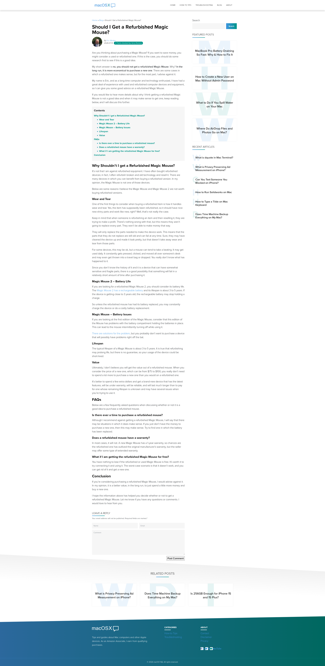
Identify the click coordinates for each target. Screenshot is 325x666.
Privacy (204, 641)
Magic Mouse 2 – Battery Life (114, 123)
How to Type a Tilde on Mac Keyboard (211, 203)
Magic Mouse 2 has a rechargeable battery (120, 290)
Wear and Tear (106, 119)
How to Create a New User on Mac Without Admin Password (214, 79)
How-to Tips (185, 5)
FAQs (96, 139)
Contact (205, 633)
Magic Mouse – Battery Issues (114, 127)
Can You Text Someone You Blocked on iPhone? (211, 181)
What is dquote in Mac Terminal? (214, 157)
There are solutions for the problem (111, 333)
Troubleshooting (204, 5)
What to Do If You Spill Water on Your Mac (214, 104)
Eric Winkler (111, 40)
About (229, 5)
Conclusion (99, 155)
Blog (219, 5)
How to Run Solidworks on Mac (213, 192)
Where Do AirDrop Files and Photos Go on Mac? (215, 130)
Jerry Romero (136, 43)
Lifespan (103, 131)
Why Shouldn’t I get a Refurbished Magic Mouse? (119, 115)
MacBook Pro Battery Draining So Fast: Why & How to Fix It (214, 53)
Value (102, 135)
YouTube (216, 648)
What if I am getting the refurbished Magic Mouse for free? (129, 151)
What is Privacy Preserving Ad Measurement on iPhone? (212, 168)
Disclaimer (206, 637)
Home (172, 5)
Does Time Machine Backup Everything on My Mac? (211, 215)
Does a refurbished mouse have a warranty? (122, 147)
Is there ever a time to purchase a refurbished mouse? (127, 143)
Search (196, 20)
